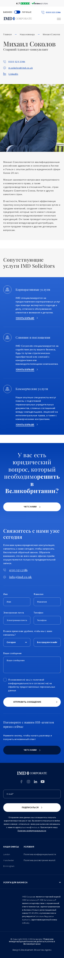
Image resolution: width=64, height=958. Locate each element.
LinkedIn (13, 74)
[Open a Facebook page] (21, 781)
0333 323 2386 (16, 61)
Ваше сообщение (12, 653)
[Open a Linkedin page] (35, 781)
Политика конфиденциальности (40, 854)
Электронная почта (13, 612)
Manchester (8, 860)
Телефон (38, 612)
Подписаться (30, 807)
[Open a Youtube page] (42, 781)
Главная (7, 34)
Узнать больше (25, 318)
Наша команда (27, 34)
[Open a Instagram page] (28, 781)
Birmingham (9, 866)
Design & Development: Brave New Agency (32, 950)
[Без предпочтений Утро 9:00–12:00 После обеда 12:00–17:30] (47, 642)
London (6, 854)
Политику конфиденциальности (32, 830)
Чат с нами (30, 506)
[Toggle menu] (59, 19)
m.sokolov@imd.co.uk (20, 67)
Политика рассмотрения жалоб (39, 860)
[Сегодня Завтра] (16, 642)
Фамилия (38, 594)
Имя (5, 594)
